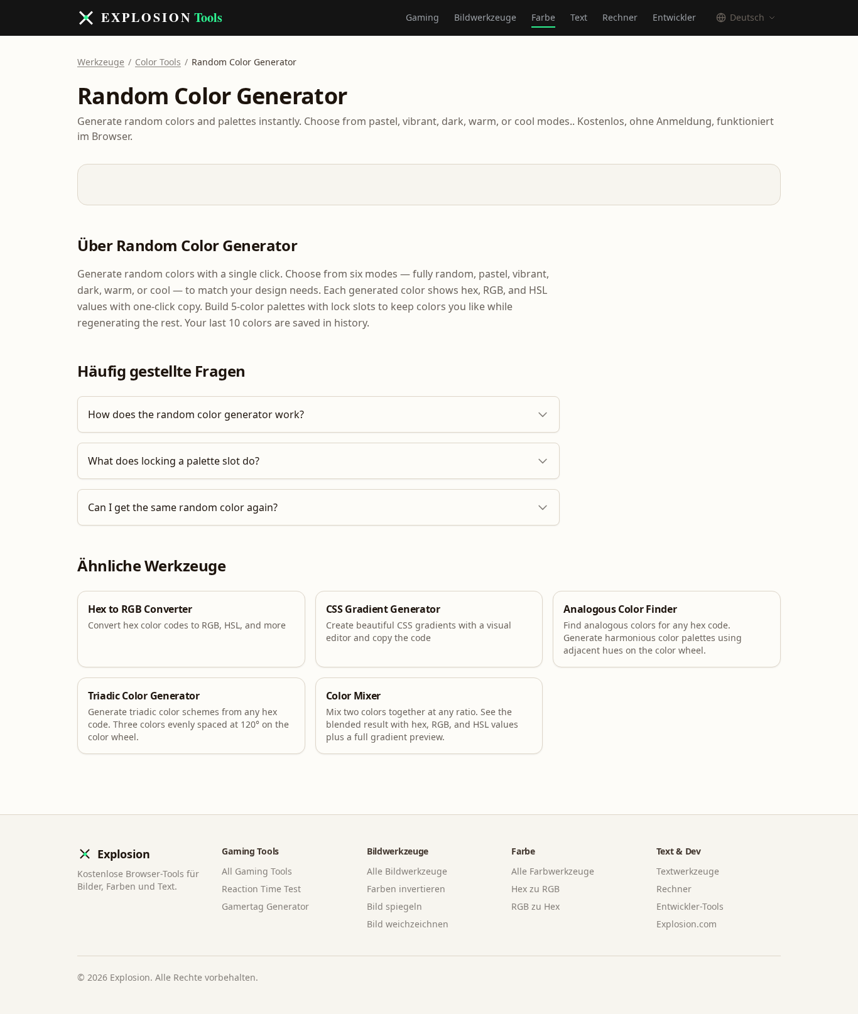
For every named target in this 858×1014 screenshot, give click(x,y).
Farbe (543, 17)
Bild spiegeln (394, 906)
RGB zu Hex (535, 906)
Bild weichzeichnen (407, 924)
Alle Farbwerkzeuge (552, 871)
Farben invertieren (406, 889)
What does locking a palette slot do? (173, 461)
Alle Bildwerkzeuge (407, 871)
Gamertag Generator (265, 906)
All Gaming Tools (257, 871)
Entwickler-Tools (690, 906)
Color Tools (158, 62)
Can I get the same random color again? (183, 507)
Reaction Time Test (261, 889)
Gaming (422, 17)
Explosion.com (686, 924)
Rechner (620, 17)
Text (578, 17)
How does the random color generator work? (196, 414)
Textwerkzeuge (687, 871)
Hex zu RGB (535, 889)
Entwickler (674, 17)
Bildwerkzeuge (485, 17)
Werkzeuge (100, 62)
